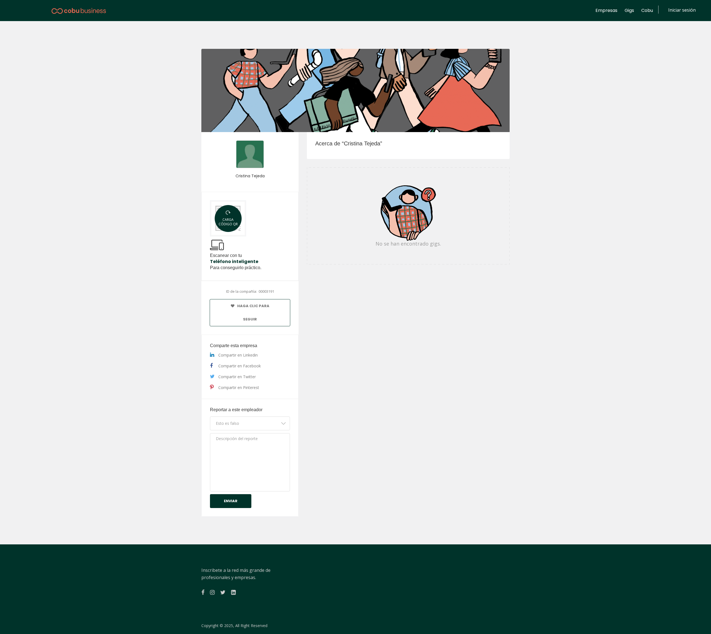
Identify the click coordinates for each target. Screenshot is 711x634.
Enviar (230, 501)
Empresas (606, 10)
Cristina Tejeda (250, 176)
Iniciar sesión (682, 10)
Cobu (647, 10)
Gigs (629, 10)
